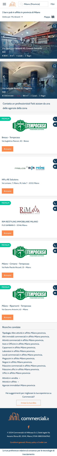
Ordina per (6, 17)
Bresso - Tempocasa (11, 137)
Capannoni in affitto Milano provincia (18, 347)
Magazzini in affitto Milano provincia (18, 358)
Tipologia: (6, 333)
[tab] (49, 17)
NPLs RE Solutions (10, 179)
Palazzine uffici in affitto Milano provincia (20, 369)
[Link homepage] (28, 416)
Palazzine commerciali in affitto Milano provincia (23, 365)
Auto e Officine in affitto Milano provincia (20, 343)
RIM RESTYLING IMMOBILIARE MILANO (20, 221)
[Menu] (4, 4)
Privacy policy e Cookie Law (36, 442)
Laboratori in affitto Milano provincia (18, 351)
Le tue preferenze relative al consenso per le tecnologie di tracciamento (28, 452)
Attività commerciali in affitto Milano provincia (22, 340)
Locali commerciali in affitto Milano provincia (22, 354)
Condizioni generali (17, 442)
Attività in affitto (9, 381)
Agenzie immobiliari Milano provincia (18, 385)
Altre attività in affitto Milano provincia (29, 333)
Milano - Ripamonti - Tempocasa (16, 305)
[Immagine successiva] (53, 40)
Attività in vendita (10, 378)
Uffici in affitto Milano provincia (16, 373)
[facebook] (28, 426)
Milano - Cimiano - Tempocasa (15, 263)
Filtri (53, 4)
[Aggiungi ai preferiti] (54, 26)
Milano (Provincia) (32, 4)
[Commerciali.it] (12, 4)
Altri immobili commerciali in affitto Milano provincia (25, 336)
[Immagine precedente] (4, 40)
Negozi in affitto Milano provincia (17, 362)
